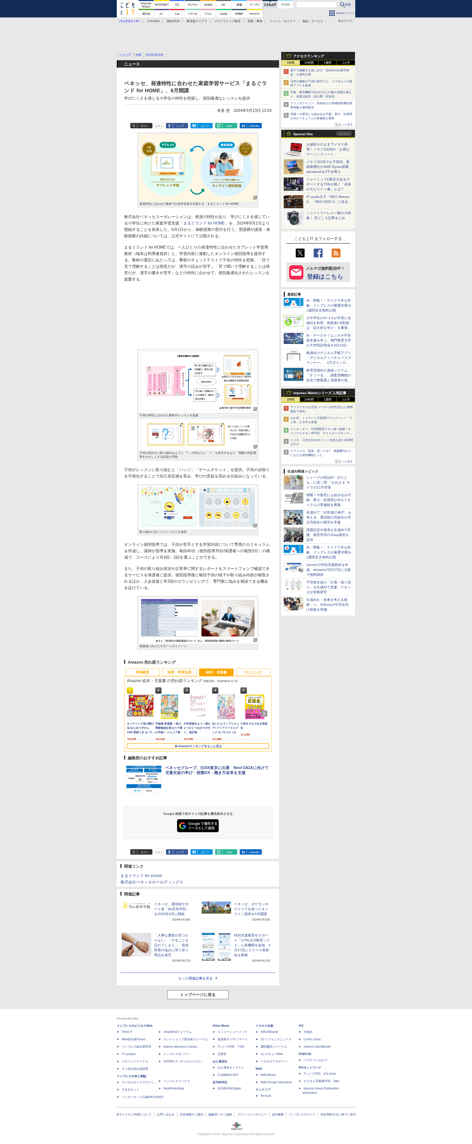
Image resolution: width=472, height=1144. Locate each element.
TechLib (266, 1096)
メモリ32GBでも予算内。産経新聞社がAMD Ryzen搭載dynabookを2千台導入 (328, 167)
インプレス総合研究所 (136, 1046)
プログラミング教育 (227, 21)
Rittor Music (221, 1025)
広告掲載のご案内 (191, 1114)
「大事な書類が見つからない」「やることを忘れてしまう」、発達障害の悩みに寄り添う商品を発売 (171, 945)
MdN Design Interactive (276, 1082)
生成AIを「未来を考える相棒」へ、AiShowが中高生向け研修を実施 (327, 604)
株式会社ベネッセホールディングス (151, 882)
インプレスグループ (302, 1114)
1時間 (291, 62)
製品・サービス (313, 21)
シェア (180, 125)
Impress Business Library (180, 1046)
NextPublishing (173, 1088)
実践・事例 (255, 21)
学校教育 (142, 672)
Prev (131, 714)
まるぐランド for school (141, 876)
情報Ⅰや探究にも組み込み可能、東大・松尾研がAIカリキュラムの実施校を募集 (328, 500)
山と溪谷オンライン (231, 1067)
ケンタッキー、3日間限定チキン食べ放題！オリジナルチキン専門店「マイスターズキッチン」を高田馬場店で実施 (320, 433)
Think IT (127, 1032)
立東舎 (222, 1054)
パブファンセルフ (315, 1060)
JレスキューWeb (272, 1054)
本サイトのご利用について (134, 1114)
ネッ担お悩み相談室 (135, 1068)
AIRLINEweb (269, 1032)
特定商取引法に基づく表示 (338, 1114)
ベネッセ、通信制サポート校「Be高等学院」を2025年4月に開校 (171, 909)
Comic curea (312, 1039)
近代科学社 (220, 1082)
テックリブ (263, 1089)
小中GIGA (153, 21)
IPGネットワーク (310, 1067)
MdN (259, 1068)
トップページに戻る (198, 995)
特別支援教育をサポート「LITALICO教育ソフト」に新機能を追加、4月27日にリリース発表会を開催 (252, 945)
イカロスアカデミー (274, 1061)
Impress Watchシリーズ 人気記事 (319, 393)
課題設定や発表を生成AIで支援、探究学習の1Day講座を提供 (328, 535)
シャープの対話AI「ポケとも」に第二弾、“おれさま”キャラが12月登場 (328, 482)
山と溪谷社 (220, 1061)
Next (265, 714)
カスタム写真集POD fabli (321, 1081)
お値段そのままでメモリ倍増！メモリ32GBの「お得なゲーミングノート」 (328, 149)
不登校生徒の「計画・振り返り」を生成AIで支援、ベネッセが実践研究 (328, 587)
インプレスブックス (176, 1081)
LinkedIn (254, 125)
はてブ (205, 125)
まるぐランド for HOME (204, 223)
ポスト (145, 125)
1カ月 (346, 62)
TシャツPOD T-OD (231, 1046)
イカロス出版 (264, 1025)
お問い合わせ (166, 1114)
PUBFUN (305, 1054)
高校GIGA (173, 21)
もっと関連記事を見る (195, 978)
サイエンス (253, 672)
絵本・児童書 (216, 672)
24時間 (309, 62)
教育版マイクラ (197, 21)
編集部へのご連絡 (220, 1114)
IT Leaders (129, 1054)
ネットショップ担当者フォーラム (185, 1039)
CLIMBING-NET (228, 1075)
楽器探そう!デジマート (233, 1039)
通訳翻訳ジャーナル (274, 1046)
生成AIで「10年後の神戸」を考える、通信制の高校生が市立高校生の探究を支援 (328, 517)
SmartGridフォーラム (177, 1032)
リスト (159, 125)
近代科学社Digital (229, 1088)
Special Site (303, 134)
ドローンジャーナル (135, 1061)
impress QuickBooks (317, 1046)
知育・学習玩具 (179, 672)
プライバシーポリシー (252, 1114)
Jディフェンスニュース (276, 1039)
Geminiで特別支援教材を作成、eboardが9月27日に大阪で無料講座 (328, 570)
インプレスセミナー (176, 1054)
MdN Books (268, 1075)
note (229, 125)
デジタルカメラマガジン (138, 1082)
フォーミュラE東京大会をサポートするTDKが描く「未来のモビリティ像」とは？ (328, 184)
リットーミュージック (232, 1032)
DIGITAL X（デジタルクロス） (183, 1061)
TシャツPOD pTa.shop (320, 1073)
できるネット (130, 1089)
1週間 (327, 62)
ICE (301, 1025)
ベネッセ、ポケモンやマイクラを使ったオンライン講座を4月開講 (251, 909)
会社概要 (278, 1114)
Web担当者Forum (133, 1039)
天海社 (308, 1032)
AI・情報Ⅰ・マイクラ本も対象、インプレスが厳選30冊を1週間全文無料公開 (329, 305)
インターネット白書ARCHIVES (142, 1097)
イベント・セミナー (282, 21)
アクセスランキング (308, 56)
